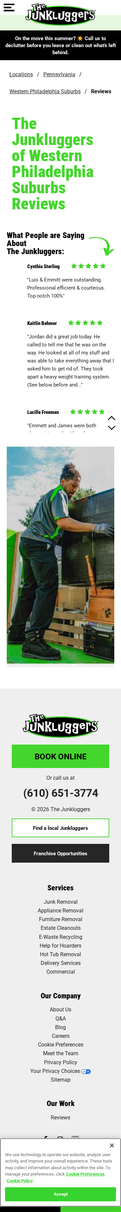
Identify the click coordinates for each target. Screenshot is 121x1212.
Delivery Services (61, 963)
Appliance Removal (60, 910)
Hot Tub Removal (60, 954)
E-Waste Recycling (60, 936)
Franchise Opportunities (60, 853)
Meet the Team (60, 1053)
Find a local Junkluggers (60, 827)
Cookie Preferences (85, 1174)
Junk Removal (61, 901)
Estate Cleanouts (61, 927)
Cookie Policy (20, 1181)
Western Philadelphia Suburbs (45, 91)
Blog (60, 1027)
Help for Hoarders (60, 945)
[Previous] (112, 420)
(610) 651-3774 (60, 792)
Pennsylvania (59, 74)
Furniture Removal (60, 919)
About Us (60, 1009)
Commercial (60, 971)
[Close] (112, 1145)
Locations (21, 74)
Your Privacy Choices (55, 1071)
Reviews (60, 1117)
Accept (61, 1194)
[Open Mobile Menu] (9, 8)
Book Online (61, 756)
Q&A (60, 1018)
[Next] (112, 426)
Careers (61, 1035)
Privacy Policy (60, 1062)
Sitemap (61, 1079)
